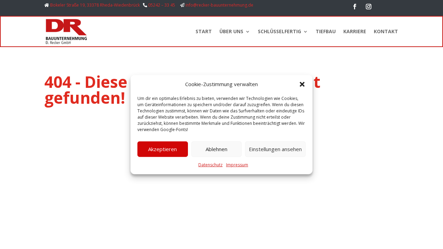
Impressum (237, 165)
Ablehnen (216, 149)
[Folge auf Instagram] (368, 6)
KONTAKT (386, 31)
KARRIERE (354, 31)
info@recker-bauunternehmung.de (219, 5)
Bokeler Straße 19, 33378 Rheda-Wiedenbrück (95, 5)
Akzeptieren (162, 149)
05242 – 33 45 (161, 5)
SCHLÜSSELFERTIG (279, 31)
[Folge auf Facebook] (354, 6)
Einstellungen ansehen (275, 149)
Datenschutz (210, 165)
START (204, 31)
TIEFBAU (326, 31)
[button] (302, 84)
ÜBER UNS (231, 31)
